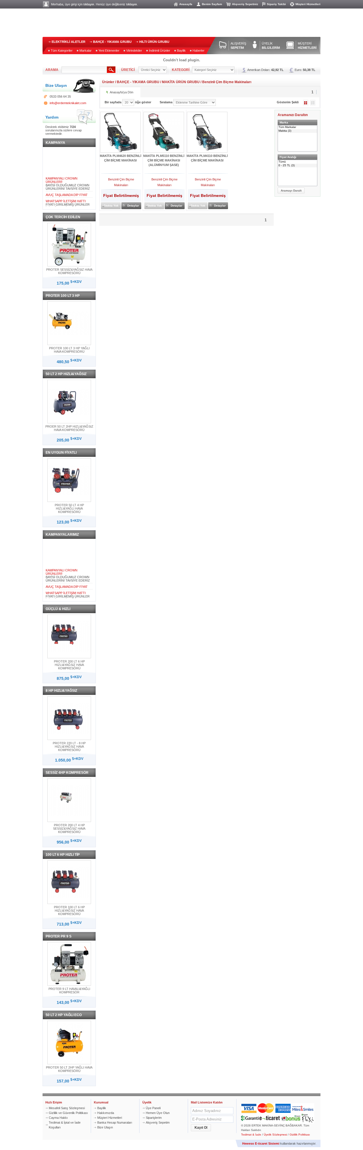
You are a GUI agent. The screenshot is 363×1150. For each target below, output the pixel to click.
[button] (291, 191)
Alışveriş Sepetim (158, 1122)
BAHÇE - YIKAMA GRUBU (112, 41)
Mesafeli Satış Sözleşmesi (67, 1108)
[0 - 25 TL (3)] (297, 165)
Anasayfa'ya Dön (121, 92)
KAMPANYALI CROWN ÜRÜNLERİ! (61, 176)
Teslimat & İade (251, 1134)
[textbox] (84, 69)
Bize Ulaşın (105, 1127)
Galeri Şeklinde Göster (306, 103)
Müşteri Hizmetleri (308, 4)
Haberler (198, 50)
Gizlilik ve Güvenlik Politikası (68, 1113)
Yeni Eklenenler (108, 50)
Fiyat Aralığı (288, 157)
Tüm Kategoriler (62, 50)
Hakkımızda (105, 1113)
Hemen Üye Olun (158, 1113)
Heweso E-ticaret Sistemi (260, 1143)
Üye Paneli (153, 1108)
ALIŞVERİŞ (238, 45)
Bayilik (181, 50)
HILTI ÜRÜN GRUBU (154, 41)
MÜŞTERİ (307, 45)
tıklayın (88, 4)
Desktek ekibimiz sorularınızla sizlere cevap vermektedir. (63, 130)
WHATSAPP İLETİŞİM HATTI (66, 197)
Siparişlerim (154, 1117)
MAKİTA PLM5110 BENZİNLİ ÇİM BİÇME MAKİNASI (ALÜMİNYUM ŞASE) (163, 160)
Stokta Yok (111, 205)
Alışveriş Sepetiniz (245, 4)
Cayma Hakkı (58, 1117)
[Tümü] (297, 162)
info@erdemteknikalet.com (68, 103)
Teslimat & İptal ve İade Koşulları (65, 1125)
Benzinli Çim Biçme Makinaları (226, 82)
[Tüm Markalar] (297, 127)
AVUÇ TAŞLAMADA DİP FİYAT (67, 191)
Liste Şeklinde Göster (313, 103)
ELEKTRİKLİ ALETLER (68, 41)
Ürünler (108, 82)
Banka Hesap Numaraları (114, 1122)
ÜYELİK (271, 45)
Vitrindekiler (134, 50)
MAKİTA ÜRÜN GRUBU (181, 82)
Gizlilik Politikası (300, 1134)
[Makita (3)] (297, 131)
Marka (284, 122)
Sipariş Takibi (276, 4)
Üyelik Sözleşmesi (275, 1134)
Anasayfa (185, 4)
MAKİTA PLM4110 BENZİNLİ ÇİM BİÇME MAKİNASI (207, 158)
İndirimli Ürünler (159, 50)
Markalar (85, 50)
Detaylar (133, 205)
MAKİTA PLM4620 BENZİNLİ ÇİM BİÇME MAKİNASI (120, 158)
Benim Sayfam (212, 4)
